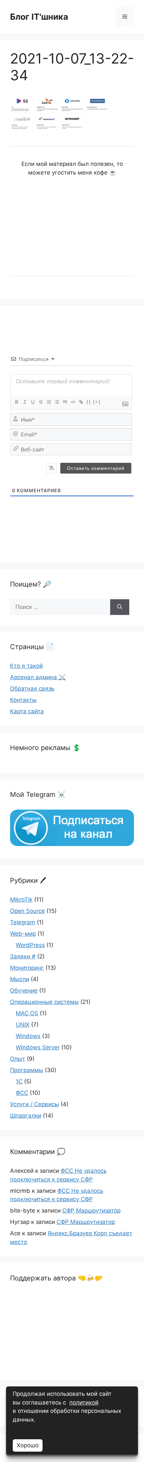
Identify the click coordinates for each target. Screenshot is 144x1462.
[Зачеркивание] (41, 402)
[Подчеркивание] (32, 402)
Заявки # (22, 956)
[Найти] (119, 607)
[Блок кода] (73, 402)
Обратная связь (32, 688)
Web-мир (23, 933)
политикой (83, 1402)
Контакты (23, 700)
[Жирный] (16, 402)
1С (19, 1081)
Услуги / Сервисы (34, 1104)
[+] (96, 401)
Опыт (17, 1058)
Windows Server (38, 1047)
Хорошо (28, 1445)
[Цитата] (65, 402)
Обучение (24, 990)
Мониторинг (27, 967)
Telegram (22, 922)
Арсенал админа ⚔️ (38, 677)
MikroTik (21, 899)
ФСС (22, 1092)
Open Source (27, 911)
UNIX (22, 1024)
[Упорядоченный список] (49, 402)
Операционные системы (44, 1002)
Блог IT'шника (39, 17)
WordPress (30, 945)
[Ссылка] (81, 402)
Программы (26, 1070)
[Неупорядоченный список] (57, 402)
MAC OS (27, 1013)
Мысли (19, 979)
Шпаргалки (25, 1115)
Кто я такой (26, 665)
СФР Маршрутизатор (91, 1210)
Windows (28, 1036)
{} (88, 401)
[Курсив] (24, 402)
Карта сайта (27, 711)
